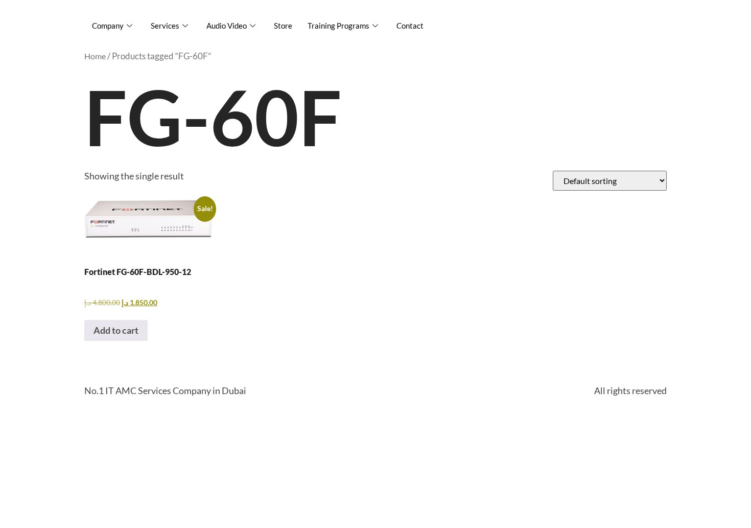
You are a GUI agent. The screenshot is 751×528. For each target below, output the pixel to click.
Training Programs (338, 25)
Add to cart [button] (115, 330)
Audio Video (226, 25)
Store (283, 25)
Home (95, 56)
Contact (410, 25)
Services (165, 25)
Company (108, 25)
